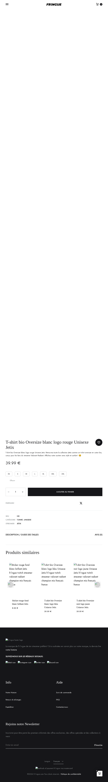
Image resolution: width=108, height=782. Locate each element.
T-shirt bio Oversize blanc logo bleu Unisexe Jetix (53, 604)
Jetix (69, 452)
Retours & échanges (13, 699)
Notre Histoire (11, 692)
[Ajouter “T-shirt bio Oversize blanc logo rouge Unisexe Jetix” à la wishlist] (98, 442)
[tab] (22, 535)
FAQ (58, 699)
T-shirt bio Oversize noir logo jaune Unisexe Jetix (85, 604)
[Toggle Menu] (7, 4)
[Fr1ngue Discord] (53, 662)
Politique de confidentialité (71, 774)
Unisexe (27, 520)
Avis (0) (98, 534)
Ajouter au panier (65, 492)
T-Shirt (20, 520)
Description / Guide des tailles (22, 534)
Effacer (12, 480)
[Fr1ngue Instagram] (26, 662)
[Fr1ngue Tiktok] (11, 662)
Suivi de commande (63, 692)
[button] (9, 474)
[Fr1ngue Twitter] (39, 662)
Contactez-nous (62, 707)
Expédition (10, 707)
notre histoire (11, 649)
